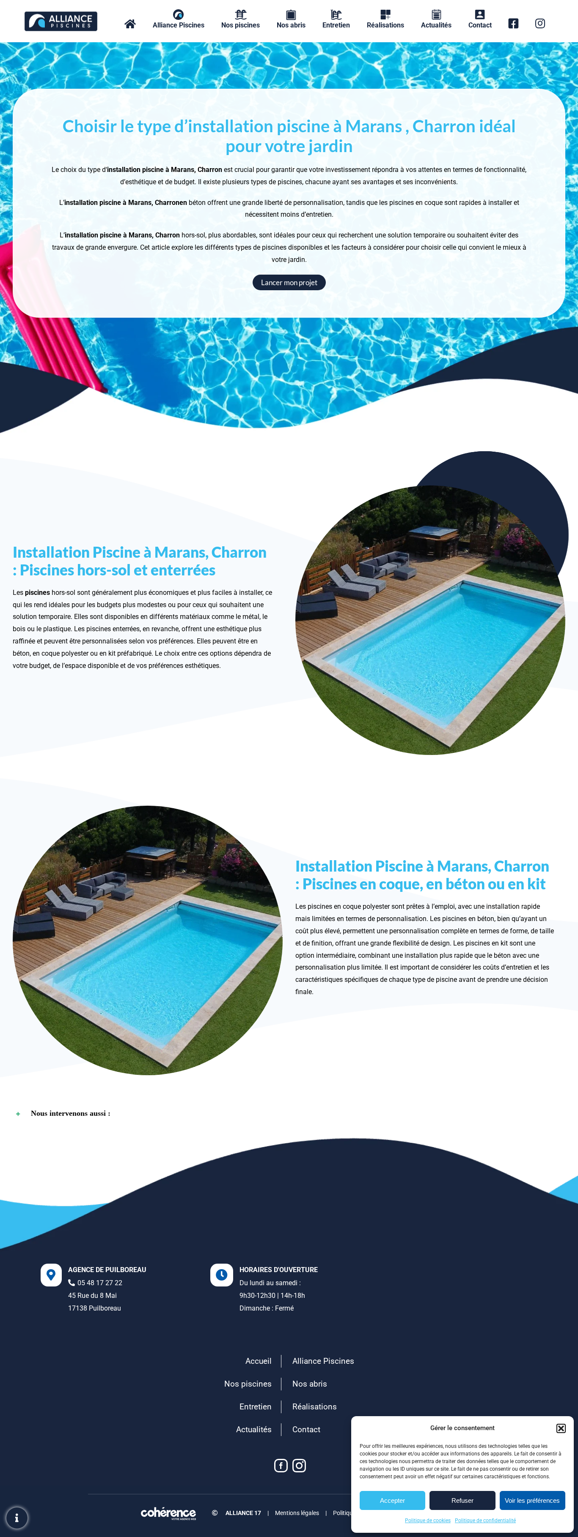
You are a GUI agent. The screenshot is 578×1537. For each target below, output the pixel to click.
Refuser (462, 1500)
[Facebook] (281, 1465)
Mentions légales (297, 1513)
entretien (519, 967)
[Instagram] (299, 1465)
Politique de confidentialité (485, 1520)
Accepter (392, 1500)
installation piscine (92, 203)
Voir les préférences (532, 1500)
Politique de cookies (428, 1520)
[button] (561, 1428)
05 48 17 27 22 (99, 1283)
